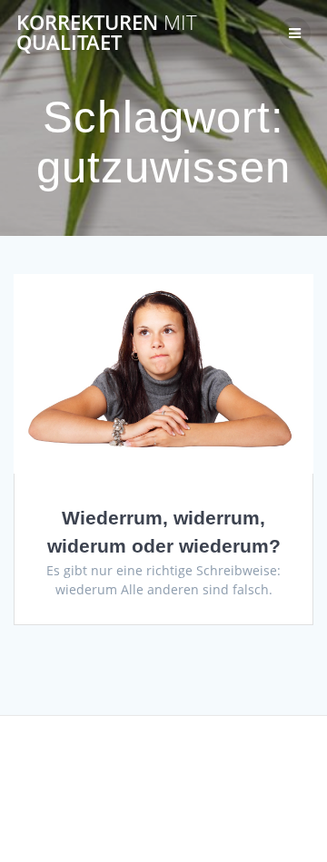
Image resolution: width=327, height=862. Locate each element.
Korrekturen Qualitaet (106, 33)
